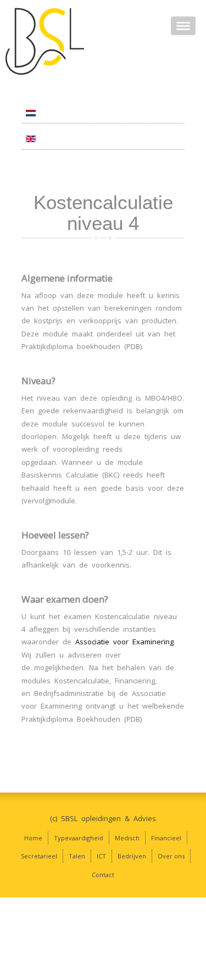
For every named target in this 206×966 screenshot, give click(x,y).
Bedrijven (132, 856)
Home (33, 838)
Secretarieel (39, 856)
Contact (103, 874)
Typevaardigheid (78, 838)
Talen (77, 856)
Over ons (171, 856)
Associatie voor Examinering (124, 642)
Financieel (166, 838)
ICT (101, 856)
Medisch (127, 838)
